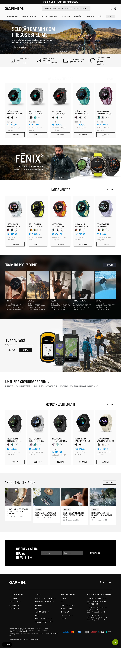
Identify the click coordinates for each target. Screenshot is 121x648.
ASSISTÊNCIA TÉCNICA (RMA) (46, 598)
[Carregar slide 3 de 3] (63, 177)
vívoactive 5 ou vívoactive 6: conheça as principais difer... (46, 514)
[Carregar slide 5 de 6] (64, 51)
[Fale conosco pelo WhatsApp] (115, 642)
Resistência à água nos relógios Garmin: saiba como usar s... (102, 515)
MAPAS (38, 608)
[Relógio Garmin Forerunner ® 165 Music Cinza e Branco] (80, 117)
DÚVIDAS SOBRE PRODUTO (97, 610)
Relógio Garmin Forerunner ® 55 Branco (35, 112)
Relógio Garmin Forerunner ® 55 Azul (15, 112)
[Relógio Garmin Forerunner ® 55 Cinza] (12, 117)
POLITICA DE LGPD (68, 605)
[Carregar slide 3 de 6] (60, 51)
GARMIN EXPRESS (42, 612)
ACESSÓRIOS (14, 608)
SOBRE (63, 598)
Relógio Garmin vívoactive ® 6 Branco (105, 440)
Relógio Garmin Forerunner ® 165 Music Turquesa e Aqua (81, 112)
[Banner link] (60, 37)
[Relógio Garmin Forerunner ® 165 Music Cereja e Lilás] (76, 117)
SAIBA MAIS (11, 350)
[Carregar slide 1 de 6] (56, 51)
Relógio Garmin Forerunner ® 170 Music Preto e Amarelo (37, 225)
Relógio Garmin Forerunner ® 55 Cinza (58, 112)
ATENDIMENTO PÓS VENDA (97, 603)
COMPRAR (25, 350)
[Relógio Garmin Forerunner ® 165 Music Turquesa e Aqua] (98, 117)
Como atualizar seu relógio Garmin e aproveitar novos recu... (73, 515)
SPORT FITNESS (15, 602)
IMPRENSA (65, 612)
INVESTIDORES (66, 608)
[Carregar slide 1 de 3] (59, 177)
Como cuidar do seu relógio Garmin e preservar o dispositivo (17, 511)
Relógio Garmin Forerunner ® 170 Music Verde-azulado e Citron (83, 225)
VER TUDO (110, 79)
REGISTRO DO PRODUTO (44, 619)
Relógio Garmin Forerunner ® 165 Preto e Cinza (14, 440)
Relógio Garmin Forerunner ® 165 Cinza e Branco (36, 440)
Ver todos (109, 482)
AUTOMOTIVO (14, 605)
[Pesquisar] (86, 8)
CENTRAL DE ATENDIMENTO (97, 598)
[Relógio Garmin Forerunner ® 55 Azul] (35, 117)
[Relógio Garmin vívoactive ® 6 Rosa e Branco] (80, 444)
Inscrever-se (94, 553)
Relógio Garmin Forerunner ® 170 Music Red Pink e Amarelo (59, 225)
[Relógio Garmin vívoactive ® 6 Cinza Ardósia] (76, 444)
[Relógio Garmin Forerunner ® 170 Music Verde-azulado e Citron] (12, 230)
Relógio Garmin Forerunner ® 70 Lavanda (103, 225)
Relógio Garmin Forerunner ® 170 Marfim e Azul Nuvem (14, 225)
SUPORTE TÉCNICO (97, 617)
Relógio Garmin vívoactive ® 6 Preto (82, 440)
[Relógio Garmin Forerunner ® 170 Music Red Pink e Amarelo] (8, 230)
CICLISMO (13, 598)
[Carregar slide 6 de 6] (66, 51)
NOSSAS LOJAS (67, 615)
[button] (115, 8)
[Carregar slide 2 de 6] (58, 51)
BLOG (63, 602)
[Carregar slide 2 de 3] (61, 177)
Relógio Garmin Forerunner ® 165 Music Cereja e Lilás (104, 112)
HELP (37, 615)
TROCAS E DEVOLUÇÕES (44, 622)
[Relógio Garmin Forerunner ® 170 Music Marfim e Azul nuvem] (57, 230)
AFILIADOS (65, 619)
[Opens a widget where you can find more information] (7, 644)
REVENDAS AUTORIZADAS (44, 602)
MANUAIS (38, 605)
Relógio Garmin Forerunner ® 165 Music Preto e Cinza (59, 440)
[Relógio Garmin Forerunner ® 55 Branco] (8, 117)
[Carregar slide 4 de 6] (62, 51)
